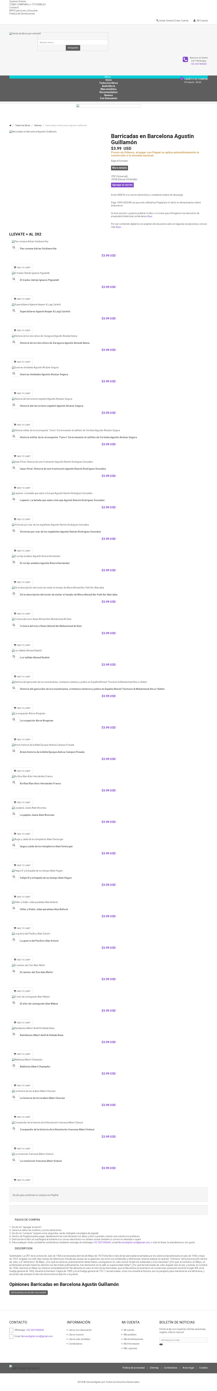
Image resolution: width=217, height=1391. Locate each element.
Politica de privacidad (134, 1368)
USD (121, 148)
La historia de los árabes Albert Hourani (42, 1098)
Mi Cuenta (202, 20)
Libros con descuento (80, 1330)
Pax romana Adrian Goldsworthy (38, 248)
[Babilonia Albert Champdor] (108, 1059)
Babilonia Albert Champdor (35, 1066)
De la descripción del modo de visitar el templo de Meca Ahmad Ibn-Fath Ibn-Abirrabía (68, 594)
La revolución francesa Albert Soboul (41, 1161)
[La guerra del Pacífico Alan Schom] (108, 933)
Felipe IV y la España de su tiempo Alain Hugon (46, 878)
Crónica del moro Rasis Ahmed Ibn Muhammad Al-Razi (51, 626)
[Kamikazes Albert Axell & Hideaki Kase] (108, 1028)
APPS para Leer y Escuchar (23, 10)
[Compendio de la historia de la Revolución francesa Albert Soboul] (108, 1122)
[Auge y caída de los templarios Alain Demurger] (108, 839)
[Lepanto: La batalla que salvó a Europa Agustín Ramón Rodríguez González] (108, 493)
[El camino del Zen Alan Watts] (108, 965)
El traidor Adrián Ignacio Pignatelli (39, 280)
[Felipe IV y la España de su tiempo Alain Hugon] (108, 870)
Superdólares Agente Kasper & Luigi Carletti (45, 311)
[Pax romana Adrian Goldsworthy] (108, 241)
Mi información (131, 1344)
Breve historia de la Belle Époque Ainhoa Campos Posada (52, 752)
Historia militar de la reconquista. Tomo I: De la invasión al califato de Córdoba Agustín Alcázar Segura (78, 437)
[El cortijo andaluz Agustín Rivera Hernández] (108, 556)
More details (119, 168)
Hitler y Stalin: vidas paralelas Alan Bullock (44, 909)
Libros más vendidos (79, 1339)
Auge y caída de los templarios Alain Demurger (46, 846)
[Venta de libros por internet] (25, 36)
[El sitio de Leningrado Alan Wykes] (108, 996)
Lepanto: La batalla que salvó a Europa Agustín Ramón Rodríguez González (62, 500)
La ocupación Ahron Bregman (36, 720)
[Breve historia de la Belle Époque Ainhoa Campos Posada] (108, 745)
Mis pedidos (129, 1334)
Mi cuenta (128, 1330)
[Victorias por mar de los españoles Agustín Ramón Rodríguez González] (108, 524)
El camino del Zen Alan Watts (36, 972)
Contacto (14, 7)
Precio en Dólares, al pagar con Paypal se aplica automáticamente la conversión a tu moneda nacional (155, 154)
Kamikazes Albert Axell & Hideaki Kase (41, 1035)
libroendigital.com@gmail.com (134, 1242)
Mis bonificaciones (133, 1339)
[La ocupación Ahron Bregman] (108, 713)
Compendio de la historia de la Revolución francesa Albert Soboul (57, 1129)
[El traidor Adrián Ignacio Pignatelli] (108, 273)
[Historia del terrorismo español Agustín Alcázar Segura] (108, 398)
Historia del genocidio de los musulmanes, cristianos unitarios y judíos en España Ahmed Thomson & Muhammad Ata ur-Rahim (92, 689)
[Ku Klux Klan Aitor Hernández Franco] (108, 776)
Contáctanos (75, 1344)
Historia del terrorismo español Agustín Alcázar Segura (51, 406)
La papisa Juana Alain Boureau (37, 815)
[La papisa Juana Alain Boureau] (108, 808)
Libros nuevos (76, 1334)
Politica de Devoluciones (22, 13)
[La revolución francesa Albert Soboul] (108, 1154)
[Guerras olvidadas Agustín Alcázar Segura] (108, 367)
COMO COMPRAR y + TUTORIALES (27, 4)
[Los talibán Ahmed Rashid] (108, 650)
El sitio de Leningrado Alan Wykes (39, 1004)
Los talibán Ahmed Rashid (34, 657)
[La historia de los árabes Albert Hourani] (108, 1091)
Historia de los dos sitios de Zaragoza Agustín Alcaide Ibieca (55, 343)
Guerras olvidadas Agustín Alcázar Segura (44, 374)
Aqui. (150, 216)
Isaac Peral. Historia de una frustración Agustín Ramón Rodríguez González (63, 469)
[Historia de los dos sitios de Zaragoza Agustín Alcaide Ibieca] (108, 336)
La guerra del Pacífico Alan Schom (39, 941)
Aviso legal (188, 1368)
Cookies (203, 1368)
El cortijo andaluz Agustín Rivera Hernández (45, 563)
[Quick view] (16, 247)
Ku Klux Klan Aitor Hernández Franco (40, 783)
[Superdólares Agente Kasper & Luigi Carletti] (108, 304)
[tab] (108, 1284)
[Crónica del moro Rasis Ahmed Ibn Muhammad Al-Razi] (108, 619)
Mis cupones (130, 1348)
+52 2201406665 (199, 63)
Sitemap (154, 1368)
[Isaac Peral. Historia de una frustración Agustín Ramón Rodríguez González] (108, 461)
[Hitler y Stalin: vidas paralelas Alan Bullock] (108, 902)
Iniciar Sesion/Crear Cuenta (173, 20)
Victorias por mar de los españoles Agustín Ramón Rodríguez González (60, 532)
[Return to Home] (10, 125)
